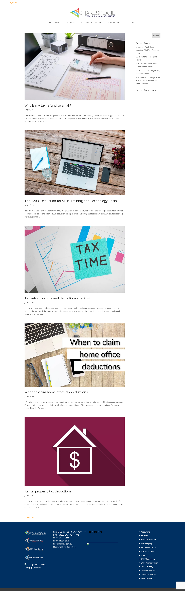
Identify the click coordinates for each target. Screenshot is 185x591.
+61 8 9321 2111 (62, 538)
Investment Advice (148, 551)
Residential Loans (148, 570)
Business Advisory (148, 539)
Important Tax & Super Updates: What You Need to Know (147, 50)
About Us (71, 22)
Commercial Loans (148, 574)
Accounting (145, 532)
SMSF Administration (149, 563)
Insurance (145, 555)
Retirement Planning (149, 547)
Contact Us (133, 22)
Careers (98, 22)
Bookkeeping (146, 543)
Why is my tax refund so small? (48, 105)
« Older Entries (30, 518)
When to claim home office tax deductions (56, 392)
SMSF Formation (148, 559)
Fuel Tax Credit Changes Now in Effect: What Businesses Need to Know (148, 80)
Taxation (144, 536)
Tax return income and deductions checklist (57, 298)
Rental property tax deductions (48, 491)
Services (58, 22)
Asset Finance (146, 578)
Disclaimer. (71, 547)
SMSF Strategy (147, 567)
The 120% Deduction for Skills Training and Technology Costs (71, 200)
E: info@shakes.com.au (62, 544)
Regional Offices (115, 22)
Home (49, 22)
